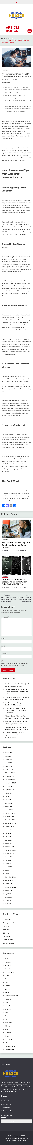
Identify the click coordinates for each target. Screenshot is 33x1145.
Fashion (7, 979)
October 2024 (9, 827)
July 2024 (8, 833)
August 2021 (9, 890)
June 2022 (8, 863)
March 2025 (9, 810)
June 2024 (8, 837)
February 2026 (10, 773)
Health (7, 992)
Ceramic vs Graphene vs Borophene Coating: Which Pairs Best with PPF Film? (14, 581)
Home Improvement (11, 996)
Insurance (8, 999)
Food (6, 982)
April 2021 (8, 904)
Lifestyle (7, 1006)
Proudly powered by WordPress (15, 1138)
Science (7, 1026)
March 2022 (9, 874)
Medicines (8, 1009)
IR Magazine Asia (8, 923)
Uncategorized (9, 1049)
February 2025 (10, 813)
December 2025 (10, 780)
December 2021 (10, 877)
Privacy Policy (7, 1111)
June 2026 (8, 759)
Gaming (7, 986)
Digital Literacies (8, 943)
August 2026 (9, 753)
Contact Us (7, 1104)
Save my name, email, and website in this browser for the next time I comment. (14, 664)
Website (4, 653)
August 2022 (9, 857)
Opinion (7, 1016)
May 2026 (8, 763)
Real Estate (8, 1022)
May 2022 (8, 867)
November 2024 (10, 823)
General (7, 989)
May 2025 (8, 803)
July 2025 (8, 796)
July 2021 (8, 894)
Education (8, 969)
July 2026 (8, 756)
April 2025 (8, 806)
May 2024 (8, 840)
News (7, 1012)
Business (5, 71)
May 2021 (8, 900)
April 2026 (8, 766)
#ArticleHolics (9, 959)
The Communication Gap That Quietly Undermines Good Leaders (16, 545)
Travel (7, 1043)
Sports (7, 1036)
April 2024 (8, 843)
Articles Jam (7, 919)
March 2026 (9, 769)
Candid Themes (22, 1140)
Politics (7, 1019)
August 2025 (9, 793)
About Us (6, 1101)
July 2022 (8, 860)
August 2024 (9, 830)
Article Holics (12, 29)
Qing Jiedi (6, 926)
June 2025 (8, 800)
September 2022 (10, 853)
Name (3, 638)
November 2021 (10, 880)
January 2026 (9, 776)
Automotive (8, 962)
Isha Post (6, 930)
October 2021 (9, 884)
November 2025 (10, 783)
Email (3, 646)
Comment (5, 617)
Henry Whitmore (21, 550)
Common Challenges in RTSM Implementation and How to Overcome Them (14, 735)
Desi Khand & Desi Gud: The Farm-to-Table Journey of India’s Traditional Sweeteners (17, 710)
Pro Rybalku (7, 936)
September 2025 (10, 790)
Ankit (15, 79)
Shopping (8, 1033)
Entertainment (9, 972)
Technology (8, 1039)
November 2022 (10, 850)
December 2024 (10, 820)
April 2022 (8, 870)
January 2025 (9, 816)
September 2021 (10, 887)
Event (7, 976)
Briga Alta (6, 933)
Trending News (10, 1046)
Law (6, 1002)
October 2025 (9, 786)
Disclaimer (6, 1107)
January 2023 (9, 847)
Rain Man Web (8, 940)
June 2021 (8, 897)
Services (7, 1029)
